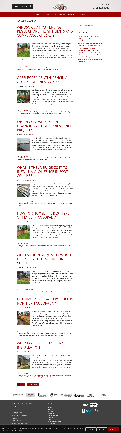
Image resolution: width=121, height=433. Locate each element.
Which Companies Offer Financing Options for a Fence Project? (44, 125)
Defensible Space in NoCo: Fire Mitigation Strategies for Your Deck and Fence (91, 39)
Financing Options (17, 423)
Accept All (113, 429)
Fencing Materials (28, 202)
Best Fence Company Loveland (32, 68)
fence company (28, 245)
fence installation (64, 68)
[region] (60, 429)
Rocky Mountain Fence (38, 113)
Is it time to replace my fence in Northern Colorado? (45, 301)
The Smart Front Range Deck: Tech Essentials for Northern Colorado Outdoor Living (90, 55)
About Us (51, 411)
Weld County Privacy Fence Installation (41, 345)
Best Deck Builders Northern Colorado (34, 375)
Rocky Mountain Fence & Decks (52, 113)
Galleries (50, 417)
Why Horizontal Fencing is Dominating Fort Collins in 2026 (89, 49)
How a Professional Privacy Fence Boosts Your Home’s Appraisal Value (91, 45)
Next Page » (34, 385)
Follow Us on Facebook (20, 416)
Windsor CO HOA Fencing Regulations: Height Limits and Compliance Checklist (45, 31)
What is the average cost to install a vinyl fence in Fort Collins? (42, 171)
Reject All (102, 429)
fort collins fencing (64, 291)
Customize (90, 429)
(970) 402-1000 (100, 7)
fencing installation (49, 112)
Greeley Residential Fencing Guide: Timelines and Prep (42, 79)
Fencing (25, 66)
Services (50, 409)
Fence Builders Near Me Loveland (50, 68)
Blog (49, 419)
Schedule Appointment (55, 421)
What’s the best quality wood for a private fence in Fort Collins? (44, 259)
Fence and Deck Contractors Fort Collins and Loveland (56, 333)
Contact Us (51, 423)
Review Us (51, 413)
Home (50, 407)
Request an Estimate (21, 6)
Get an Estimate (53, 415)
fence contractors (47, 203)
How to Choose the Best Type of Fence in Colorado (43, 215)
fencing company (38, 112)
